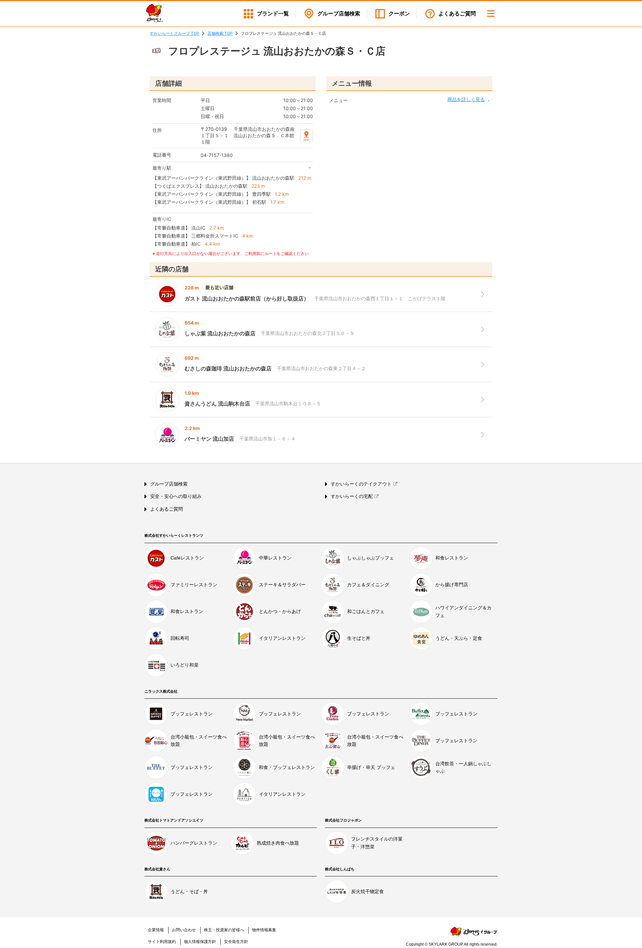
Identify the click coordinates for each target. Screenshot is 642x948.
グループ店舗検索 (169, 484)
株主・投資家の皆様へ (224, 930)
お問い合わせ (184, 930)
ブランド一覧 (273, 13)
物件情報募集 (264, 930)
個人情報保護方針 (200, 941)
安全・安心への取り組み (176, 496)
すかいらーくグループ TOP (174, 33)
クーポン (399, 13)
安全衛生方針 (236, 941)
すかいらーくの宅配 (352, 496)
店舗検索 (338, 13)
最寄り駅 (161, 168)
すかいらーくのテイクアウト (361, 484)
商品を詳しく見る (466, 99)
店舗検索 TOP (220, 33)
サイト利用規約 (162, 941)
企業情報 (156, 930)
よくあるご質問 (457, 13)
